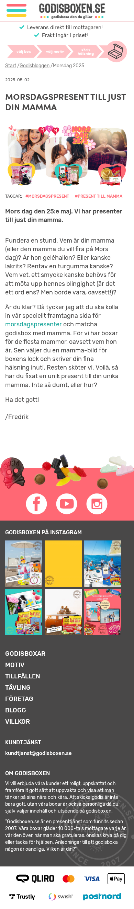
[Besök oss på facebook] (37, 504)
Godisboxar (25, 653)
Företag (19, 699)
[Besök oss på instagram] (97, 504)
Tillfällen (22, 676)
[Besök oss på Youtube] (67, 504)
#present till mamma (98, 196)
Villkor (17, 721)
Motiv (14, 665)
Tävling (18, 687)
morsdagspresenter (33, 324)
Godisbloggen (34, 66)
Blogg (15, 710)
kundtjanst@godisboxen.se (38, 753)
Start (10, 66)
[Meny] (16, 10)
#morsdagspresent (47, 196)
